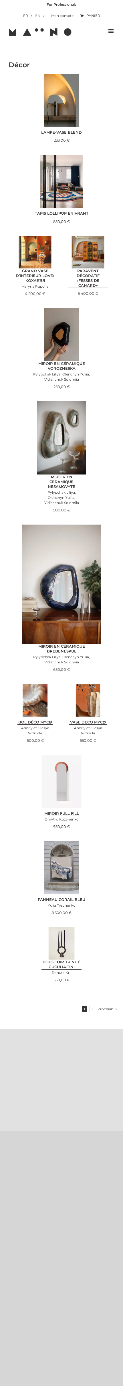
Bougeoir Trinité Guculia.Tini (62, 964)
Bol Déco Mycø (35, 722)
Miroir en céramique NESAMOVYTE (61, 481)
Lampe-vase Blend (61, 132)
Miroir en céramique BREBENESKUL (61, 648)
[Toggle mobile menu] (111, 31)
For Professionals (61, 4)
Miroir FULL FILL (61, 813)
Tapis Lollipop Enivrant (61, 213)
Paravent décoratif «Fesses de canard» (88, 278)
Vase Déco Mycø (88, 722)
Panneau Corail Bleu (61, 899)
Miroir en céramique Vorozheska (61, 366)
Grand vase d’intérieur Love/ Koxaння (35, 275)
